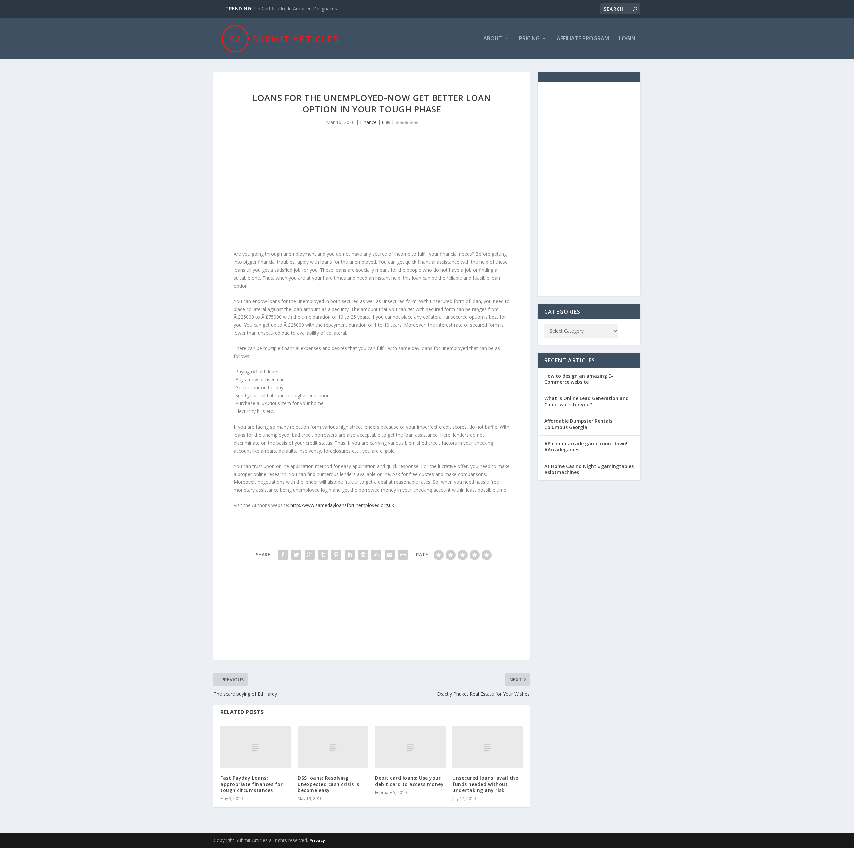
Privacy (317, 840)
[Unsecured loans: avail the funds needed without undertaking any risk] (487, 747)
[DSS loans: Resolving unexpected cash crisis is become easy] (333, 747)
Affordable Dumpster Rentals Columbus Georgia (578, 424)
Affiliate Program (583, 39)
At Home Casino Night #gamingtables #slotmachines (589, 469)
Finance (368, 122)
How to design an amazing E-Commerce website (578, 379)
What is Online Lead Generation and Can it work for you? (586, 401)
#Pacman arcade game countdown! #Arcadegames (585, 446)
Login (627, 39)
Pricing (529, 39)
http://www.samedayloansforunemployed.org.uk (342, 505)
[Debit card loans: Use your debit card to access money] (410, 747)
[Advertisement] (372, 193)
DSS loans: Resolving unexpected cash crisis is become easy (328, 784)
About (492, 39)
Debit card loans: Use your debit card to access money (409, 781)
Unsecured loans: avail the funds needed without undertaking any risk (485, 784)
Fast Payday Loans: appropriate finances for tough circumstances (251, 784)
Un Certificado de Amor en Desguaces (295, 8)
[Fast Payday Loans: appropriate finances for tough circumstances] (255, 747)
